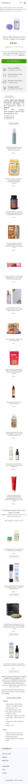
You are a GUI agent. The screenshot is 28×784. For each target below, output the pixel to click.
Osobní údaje (5, 766)
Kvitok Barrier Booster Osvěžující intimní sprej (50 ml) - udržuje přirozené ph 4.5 (14, 587)
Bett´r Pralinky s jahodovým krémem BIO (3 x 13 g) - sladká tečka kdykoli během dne (14, 278)
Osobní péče (20, 7)
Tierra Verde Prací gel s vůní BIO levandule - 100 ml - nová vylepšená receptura (14, 434)
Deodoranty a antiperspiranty (7, 9)
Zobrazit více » (21, 55)
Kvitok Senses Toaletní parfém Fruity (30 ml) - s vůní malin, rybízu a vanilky (14, 309)
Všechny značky (6, 753)
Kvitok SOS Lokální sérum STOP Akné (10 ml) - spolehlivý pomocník (14, 465)
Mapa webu (5, 760)
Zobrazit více (9, 117)
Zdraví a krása (12, 7)
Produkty (6, 7)
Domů (1, 7)
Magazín (4, 757)
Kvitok (8, 55)
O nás (3, 769)
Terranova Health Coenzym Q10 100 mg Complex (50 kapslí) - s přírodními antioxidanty (14, 213)
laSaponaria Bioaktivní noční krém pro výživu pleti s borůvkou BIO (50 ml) (14, 149)
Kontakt (4, 773)
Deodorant (17, 9)
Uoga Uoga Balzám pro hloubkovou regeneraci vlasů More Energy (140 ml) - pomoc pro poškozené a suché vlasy (14, 498)
